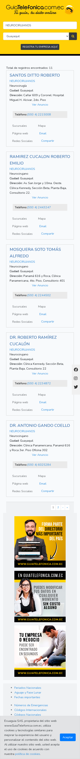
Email (42, 133)
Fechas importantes (27, 697)
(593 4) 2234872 (39, 383)
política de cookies (27, 754)
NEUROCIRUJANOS (22, 81)
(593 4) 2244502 (39, 295)
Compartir (47, 141)
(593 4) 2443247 (39, 207)
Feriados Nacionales (27, 688)
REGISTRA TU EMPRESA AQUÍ (40, 46)
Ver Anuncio (40, 105)
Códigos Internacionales (30, 710)
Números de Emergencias (31, 705)
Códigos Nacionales (27, 715)
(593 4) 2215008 (39, 114)
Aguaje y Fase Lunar (27, 692)
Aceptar (68, 737)
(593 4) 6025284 (39, 465)
